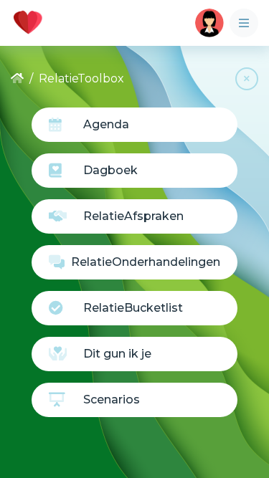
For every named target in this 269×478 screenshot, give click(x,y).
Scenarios (111, 399)
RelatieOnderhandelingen (145, 262)
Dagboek (110, 170)
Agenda (106, 124)
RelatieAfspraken (133, 216)
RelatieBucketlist (133, 308)
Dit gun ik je (117, 353)
